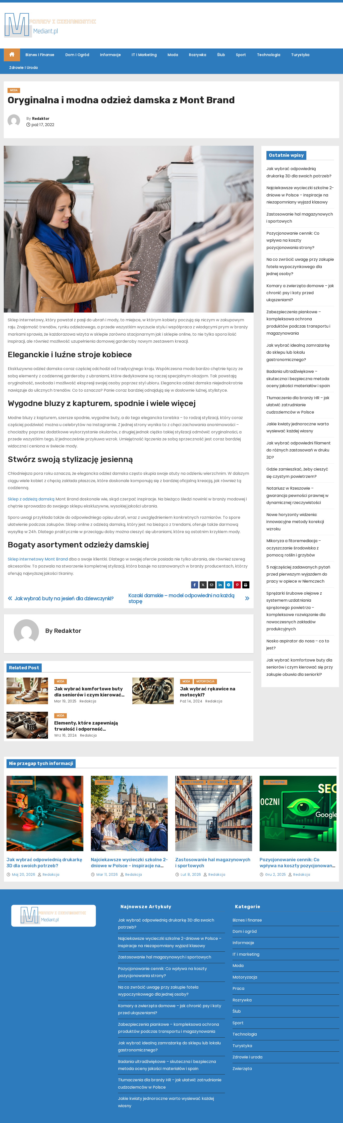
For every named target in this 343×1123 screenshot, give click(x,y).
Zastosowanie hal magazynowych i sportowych (164, 957)
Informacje (110, 54)
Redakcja (87, 701)
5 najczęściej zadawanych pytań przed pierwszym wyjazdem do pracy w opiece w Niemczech (298, 574)
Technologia (268, 54)
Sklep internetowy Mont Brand (38, 559)
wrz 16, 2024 (65, 735)
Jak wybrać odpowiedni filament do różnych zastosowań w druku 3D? (298, 450)
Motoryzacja (205, 681)
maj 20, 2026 (24, 874)
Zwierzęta (242, 1068)
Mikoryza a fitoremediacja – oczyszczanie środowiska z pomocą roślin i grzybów (293, 548)
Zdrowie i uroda (23, 67)
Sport (241, 54)
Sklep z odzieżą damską (31, 499)
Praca (238, 988)
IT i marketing (144, 54)
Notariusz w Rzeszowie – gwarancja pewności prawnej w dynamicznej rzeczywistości (297, 495)
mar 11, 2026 (107, 874)
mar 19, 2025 (65, 701)
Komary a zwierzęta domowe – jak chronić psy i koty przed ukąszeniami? (300, 293)
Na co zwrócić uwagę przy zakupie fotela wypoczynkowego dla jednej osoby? (300, 267)
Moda (173, 54)
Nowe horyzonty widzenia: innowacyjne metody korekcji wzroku (295, 522)
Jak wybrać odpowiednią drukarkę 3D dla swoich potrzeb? (44, 863)
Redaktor (40, 119)
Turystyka (300, 54)
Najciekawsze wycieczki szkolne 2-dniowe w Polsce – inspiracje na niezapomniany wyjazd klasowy (300, 195)
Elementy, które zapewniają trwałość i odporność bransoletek (86, 729)
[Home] (12, 54)
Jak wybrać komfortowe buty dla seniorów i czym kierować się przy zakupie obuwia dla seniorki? (299, 667)
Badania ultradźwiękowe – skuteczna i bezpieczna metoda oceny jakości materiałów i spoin (298, 379)
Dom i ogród (77, 54)
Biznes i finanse (40, 54)
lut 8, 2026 (191, 874)
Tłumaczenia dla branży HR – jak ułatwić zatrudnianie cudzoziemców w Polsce (297, 405)
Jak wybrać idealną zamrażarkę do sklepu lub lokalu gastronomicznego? (298, 352)
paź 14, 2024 (191, 701)
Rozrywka (197, 54)
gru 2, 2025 (276, 874)
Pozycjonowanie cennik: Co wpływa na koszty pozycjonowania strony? (292, 240)
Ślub (221, 54)
